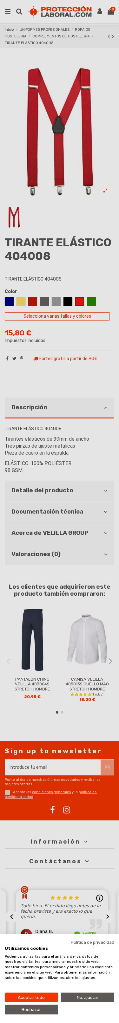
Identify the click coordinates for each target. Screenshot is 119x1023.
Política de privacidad (92, 942)
